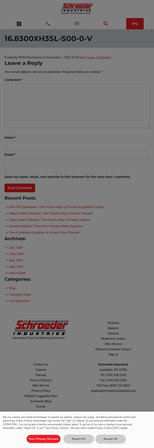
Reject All (78, 438)
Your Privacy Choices (43, 438)
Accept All (110, 438)
